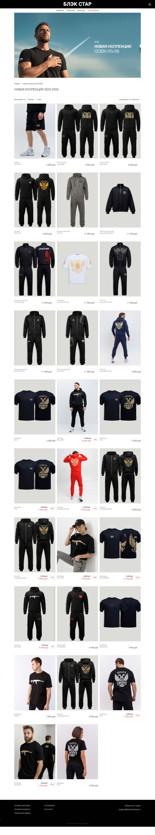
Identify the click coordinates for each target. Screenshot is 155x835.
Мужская (71, 11)
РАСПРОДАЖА (93, 11)
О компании (49, 805)
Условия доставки (22, 805)
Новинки (60, 11)
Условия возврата (22, 809)
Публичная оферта (22, 813)
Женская (81, 11)
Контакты (48, 809)
